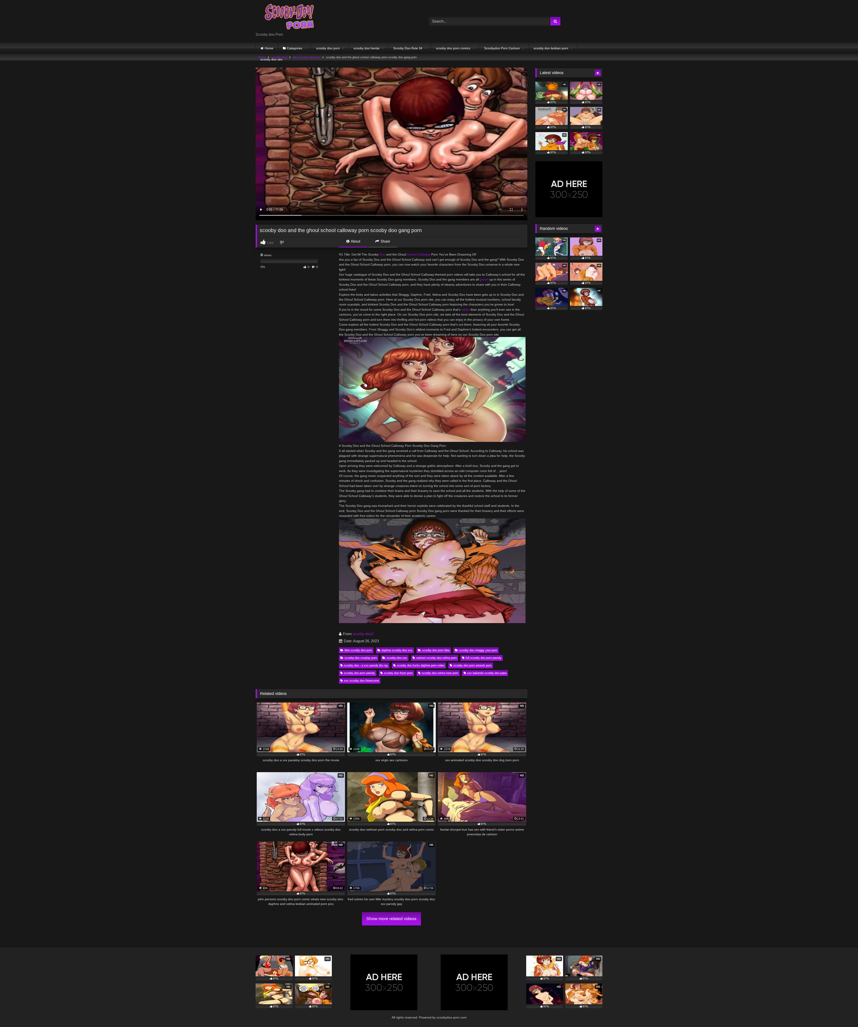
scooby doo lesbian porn (551, 48)
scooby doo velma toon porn (440, 673)
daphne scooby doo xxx (397, 650)
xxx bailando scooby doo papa (487, 673)
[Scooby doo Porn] (289, 18)
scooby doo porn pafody (359, 673)
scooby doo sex (271, 59)
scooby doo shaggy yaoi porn (478, 650)
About (355, 241)
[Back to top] (844, 1013)
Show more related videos (391, 918)
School (412, 254)
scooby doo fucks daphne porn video (420, 665)
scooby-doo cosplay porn (361, 657)
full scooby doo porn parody (483, 657)
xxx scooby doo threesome (361, 680)
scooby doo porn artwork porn (472, 665)
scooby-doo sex (397, 657)
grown (484, 279)
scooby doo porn (328, 48)
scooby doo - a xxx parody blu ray (366, 665)
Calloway (424, 254)
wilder (465, 309)
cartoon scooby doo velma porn (436, 657)
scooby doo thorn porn (398, 673)
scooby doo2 (363, 634)
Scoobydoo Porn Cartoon (502, 48)
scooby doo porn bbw (436, 650)
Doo (382, 254)
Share (385, 241)
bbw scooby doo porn (358, 650)
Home (269, 48)
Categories (294, 48)
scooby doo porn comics (453, 48)
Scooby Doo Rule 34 (407, 48)
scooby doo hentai (366, 48)
